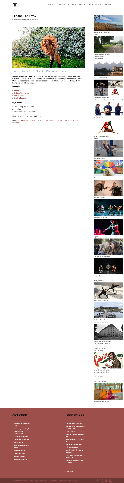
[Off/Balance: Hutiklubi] (108, 207)
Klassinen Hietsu (16, 19)
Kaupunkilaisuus (93, 4)
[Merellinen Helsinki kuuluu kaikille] (108, 23)
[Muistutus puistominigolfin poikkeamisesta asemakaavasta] (108, 44)
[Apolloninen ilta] (108, 107)
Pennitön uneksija (99, 197)
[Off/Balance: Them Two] (108, 290)
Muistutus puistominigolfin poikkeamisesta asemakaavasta (102, 56)
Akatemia (71, 4)
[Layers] (108, 227)
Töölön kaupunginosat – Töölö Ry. (58, 120)
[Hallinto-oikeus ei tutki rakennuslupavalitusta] (108, 310)
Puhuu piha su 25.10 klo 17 (74, 423)
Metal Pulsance (98, 276)
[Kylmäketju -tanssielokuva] (108, 247)
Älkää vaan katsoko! (100, 381)
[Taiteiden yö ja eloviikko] (108, 88)
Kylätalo (61, 4)
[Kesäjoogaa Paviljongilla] (108, 391)
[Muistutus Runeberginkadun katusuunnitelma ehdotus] (108, 332)
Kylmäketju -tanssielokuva (102, 256)
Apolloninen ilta (99, 117)
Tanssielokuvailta (99, 178)
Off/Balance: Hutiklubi (101, 217)
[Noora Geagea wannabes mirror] (108, 127)
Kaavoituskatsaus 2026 (101, 78)
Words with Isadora (99, 158)
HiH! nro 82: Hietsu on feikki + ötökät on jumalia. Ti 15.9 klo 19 (75, 434)
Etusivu (50, 4)
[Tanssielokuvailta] (108, 168)
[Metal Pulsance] (108, 266)
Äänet (81, 4)
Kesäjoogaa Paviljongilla (101, 401)
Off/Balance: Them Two (101, 300)
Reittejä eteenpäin (99, 281)
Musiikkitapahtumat (27, 19)
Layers (96, 237)
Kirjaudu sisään (69, 471)
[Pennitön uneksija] (108, 188)
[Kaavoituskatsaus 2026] (108, 68)
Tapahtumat (35, 19)
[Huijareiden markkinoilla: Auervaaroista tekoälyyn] (108, 360)
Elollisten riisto (98, 377)
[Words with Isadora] (108, 148)
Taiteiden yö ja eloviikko (101, 97)
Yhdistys (107, 4)
